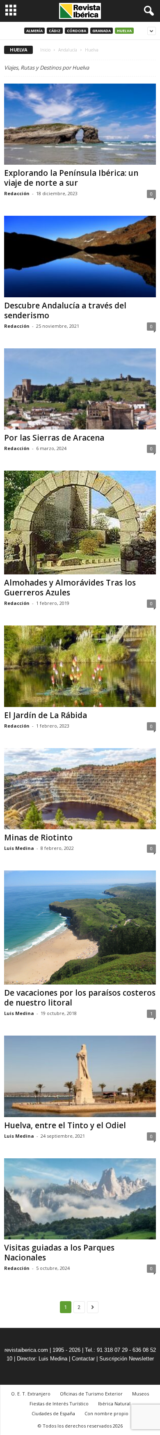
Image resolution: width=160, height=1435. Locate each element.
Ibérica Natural (114, 1403)
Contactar (83, 1359)
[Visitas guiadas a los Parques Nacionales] (80, 1198)
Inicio (45, 50)
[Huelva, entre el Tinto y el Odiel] (80, 1076)
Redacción (17, 193)
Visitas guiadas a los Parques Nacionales (59, 1252)
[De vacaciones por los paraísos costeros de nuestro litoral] (80, 927)
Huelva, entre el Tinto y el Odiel (65, 1125)
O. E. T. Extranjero (30, 1394)
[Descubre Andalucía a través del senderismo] (80, 256)
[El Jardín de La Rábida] (80, 666)
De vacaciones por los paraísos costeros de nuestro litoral (79, 997)
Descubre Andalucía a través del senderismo (65, 310)
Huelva (124, 30)
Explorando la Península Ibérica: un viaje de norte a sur (71, 178)
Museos (140, 1394)
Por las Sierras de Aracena (54, 437)
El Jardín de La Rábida (45, 715)
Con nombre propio (106, 1413)
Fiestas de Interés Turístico (59, 1403)
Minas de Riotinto (38, 837)
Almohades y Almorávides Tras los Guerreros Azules (70, 587)
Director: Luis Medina (42, 1359)
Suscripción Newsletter (126, 1359)
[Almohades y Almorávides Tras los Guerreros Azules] (80, 522)
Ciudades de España (53, 1413)
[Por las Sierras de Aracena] (80, 388)
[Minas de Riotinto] (80, 788)
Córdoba (76, 30)
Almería (34, 30)
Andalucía (67, 50)
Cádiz (55, 30)
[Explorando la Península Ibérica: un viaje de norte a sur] (80, 124)
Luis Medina (19, 848)
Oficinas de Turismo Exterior (91, 1394)
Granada (101, 30)
